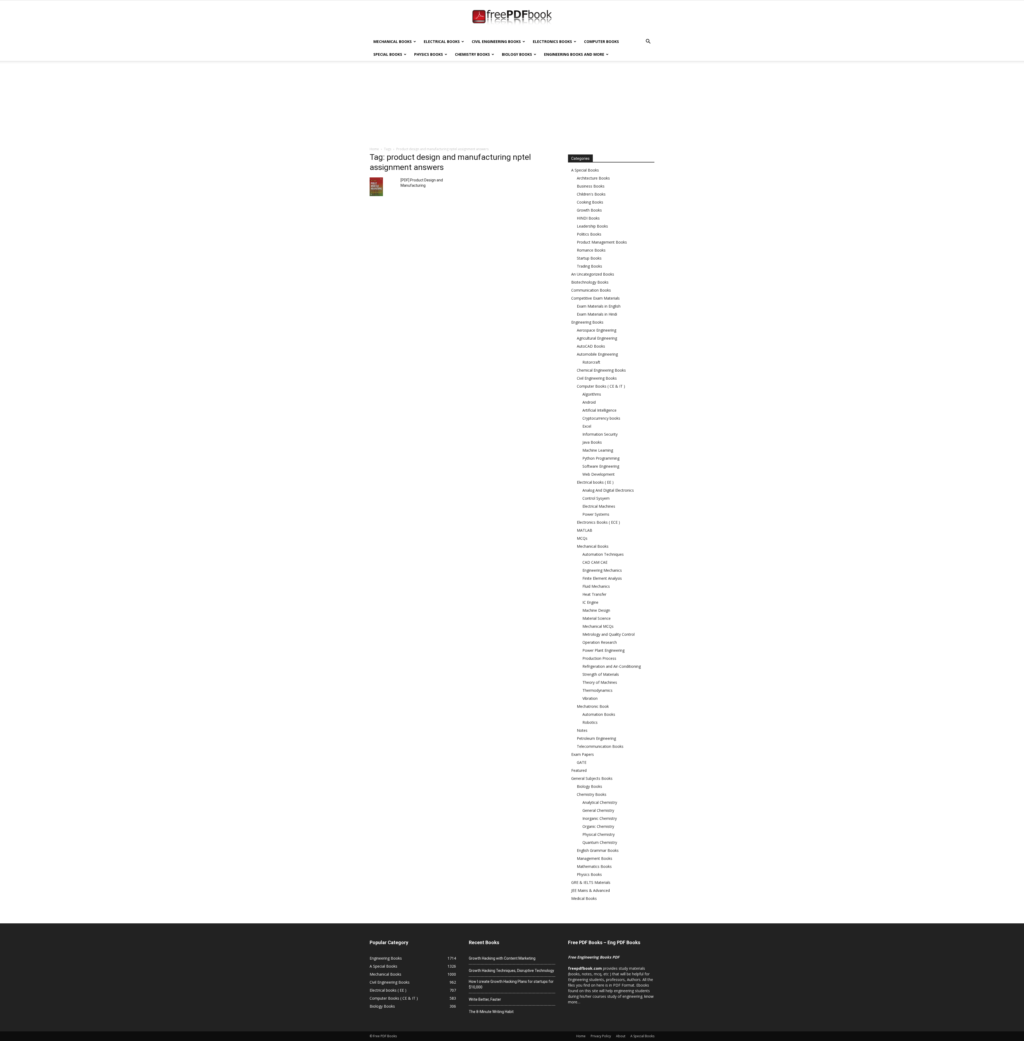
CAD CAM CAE (594, 562)
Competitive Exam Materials (595, 298)
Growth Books (589, 210)
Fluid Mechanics (596, 586)
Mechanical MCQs (598, 626)
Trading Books (589, 266)
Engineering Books (587, 322)
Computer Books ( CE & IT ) (601, 386)
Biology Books (517, 54)
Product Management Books (602, 242)
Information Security (600, 434)
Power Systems (595, 514)
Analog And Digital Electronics (608, 490)
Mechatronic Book (593, 706)
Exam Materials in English (599, 306)
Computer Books (601, 41)
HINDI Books (588, 218)
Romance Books (591, 250)
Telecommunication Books (600, 746)
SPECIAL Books (387, 54)
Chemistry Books (472, 54)
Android (589, 402)
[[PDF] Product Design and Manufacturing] (376, 186)
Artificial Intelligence (599, 410)
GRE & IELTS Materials (590, 882)
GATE (581, 762)
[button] (648, 42)
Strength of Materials (600, 674)
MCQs (582, 538)
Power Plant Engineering (603, 650)
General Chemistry (598, 810)
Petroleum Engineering (596, 738)
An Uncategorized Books (592, 274)
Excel (586, 426)
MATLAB (584, 530)
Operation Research (599, 642)
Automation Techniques (603, 554)
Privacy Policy (601, 1036)
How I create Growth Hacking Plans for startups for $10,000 (511, 984)
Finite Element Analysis (602, 578)
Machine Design (596, 610)
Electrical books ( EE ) (595, 482)
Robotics (590, 722)
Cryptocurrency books (601, 418)
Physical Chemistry (598, 834)
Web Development (598, 474)
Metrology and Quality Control (608, 634)
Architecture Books (593, 178)
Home (374, 149)
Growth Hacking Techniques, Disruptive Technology (511, 970)
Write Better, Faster (485, 999)
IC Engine (590, 602)
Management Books (594, 858)
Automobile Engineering (597, 354)
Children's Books (591, 194)
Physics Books (428, 54)
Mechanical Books (392, 41)
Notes (582, 730)
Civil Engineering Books (496, 41)
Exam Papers (582, 754)
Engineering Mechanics (602, 570)
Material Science (596, 618)
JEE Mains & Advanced (590, 890)
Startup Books (589, 258)
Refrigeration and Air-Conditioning (611, 666)
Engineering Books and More (574, 54)
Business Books (591, 186)
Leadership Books (592, 226)
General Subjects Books (592, 778)
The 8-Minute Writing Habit (491, 1012)
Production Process (599, 658)
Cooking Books (590, 202)
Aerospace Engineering (596, 330)
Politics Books (589, 234)
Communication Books (591, 290)
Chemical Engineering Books (601, 370)
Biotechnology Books (590, 282)
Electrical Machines (598, 506)
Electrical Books (442, 41)
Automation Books (598, 714)
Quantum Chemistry (599, 842)
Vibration (590, 698)
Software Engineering (600, 466)
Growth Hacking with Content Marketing (502, 958)
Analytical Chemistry (599, 802)
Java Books (592, 442)
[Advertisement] (512, 106)
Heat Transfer (594, 594)
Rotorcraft (591, 362)
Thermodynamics (597, 690)
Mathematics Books (594, 866)
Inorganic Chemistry (599, 818)
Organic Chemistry (598, 826)
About (620, 1036)
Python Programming (600, 458)
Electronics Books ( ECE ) (598, 522)
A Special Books (585, 170)
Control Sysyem (596, 498)
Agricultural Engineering (597, 338)
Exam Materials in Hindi (597, 314)
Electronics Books (552, 41)
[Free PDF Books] (512, 18)
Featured (579, 770)
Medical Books (584, 898)
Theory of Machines (599, 682)
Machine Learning (597, 450)
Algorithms (591, 394)
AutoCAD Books (591, 346)
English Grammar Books (598, 850)
